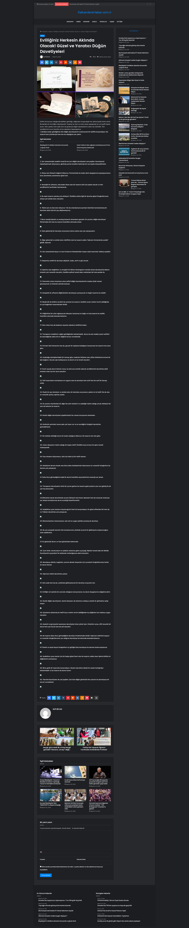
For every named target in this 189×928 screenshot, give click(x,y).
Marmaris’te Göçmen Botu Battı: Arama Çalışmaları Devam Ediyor (138, 100)
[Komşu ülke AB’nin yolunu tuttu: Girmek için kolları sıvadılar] (124, 136)
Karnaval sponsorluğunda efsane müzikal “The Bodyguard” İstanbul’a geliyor (98, 806)
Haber (78, 21)
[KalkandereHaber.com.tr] (94, 12)
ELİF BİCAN (47, 57)
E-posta (43, 859)
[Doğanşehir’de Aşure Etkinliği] (124, 111)
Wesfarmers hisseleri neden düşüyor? (132, 143)
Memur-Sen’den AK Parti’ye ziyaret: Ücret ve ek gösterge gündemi (134, 118)
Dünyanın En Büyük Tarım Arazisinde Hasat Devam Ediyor (140, 90)
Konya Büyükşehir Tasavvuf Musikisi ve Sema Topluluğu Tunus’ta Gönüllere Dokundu (50, 782)
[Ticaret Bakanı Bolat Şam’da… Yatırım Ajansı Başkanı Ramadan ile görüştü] (124, 183)
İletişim (119, 21)
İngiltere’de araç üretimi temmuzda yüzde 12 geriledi (140, 151)
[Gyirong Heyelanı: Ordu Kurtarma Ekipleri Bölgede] (124, 127)
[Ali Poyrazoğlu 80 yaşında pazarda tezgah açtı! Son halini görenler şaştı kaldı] (100, 772)
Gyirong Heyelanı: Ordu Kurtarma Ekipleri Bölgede (139, 127)
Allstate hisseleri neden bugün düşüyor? (81, 4)
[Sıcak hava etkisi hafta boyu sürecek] (75, 772)
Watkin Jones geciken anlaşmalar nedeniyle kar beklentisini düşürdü (131, 74)
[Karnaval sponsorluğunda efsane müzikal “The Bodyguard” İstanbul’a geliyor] (100, 795)
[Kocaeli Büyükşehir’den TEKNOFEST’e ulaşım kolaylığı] (51, 795)
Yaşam (112, 21)
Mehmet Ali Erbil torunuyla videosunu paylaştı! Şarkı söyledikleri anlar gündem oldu (74, 806)
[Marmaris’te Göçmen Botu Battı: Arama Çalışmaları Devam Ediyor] (124, 99)
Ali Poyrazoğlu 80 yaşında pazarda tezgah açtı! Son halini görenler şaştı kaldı (98, 782)
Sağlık (94, 21)
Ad (41, 852)
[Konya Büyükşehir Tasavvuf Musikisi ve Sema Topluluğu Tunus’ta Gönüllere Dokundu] (51, 772)
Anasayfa (70, 21)
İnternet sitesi (81, 859)
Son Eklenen (134, 31)
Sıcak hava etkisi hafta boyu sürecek (75, 781)
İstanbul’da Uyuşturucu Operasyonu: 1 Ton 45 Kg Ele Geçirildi (132, 39)
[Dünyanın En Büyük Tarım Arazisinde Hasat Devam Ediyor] (124, 90)
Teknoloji (103, 21)
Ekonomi (86, 21)
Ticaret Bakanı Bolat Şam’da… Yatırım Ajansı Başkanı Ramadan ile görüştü (139, 183)
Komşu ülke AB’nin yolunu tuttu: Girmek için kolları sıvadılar (140, 136)
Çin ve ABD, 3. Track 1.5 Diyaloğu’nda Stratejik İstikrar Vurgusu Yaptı (132, 193)
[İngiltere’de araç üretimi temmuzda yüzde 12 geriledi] (124, 151)
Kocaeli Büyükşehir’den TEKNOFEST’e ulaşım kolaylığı (50, 804)
